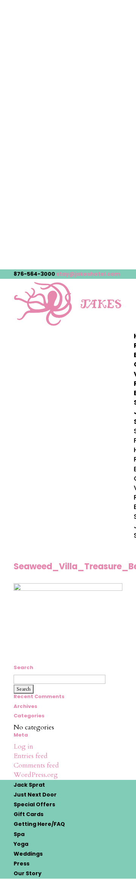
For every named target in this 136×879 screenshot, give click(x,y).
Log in (23, 746)
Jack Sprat (29, 785)
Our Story (28, 873)
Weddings (28, 854)
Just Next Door (35, 794)
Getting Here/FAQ (39, 824)
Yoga (21, 844)
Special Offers (34, 804)
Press (21, 863)
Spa (19, 834)
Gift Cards (28, 814)
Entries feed (31, 756)
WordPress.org (36, 775)
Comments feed (36, 765)
